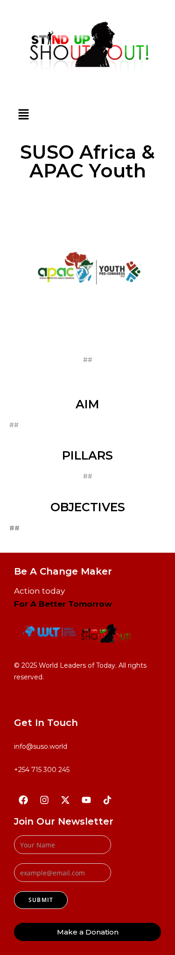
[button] (23, 114)
